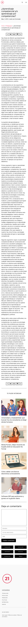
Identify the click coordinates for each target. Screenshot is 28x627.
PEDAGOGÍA (7, 551)
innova (4, 604)
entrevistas (5, 602)
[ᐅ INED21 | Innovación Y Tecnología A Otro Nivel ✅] (2, 2)
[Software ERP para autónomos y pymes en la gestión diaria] (14, 493)
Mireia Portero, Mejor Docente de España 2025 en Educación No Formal (13, 447)
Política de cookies (12, 615)
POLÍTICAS (20, 551)
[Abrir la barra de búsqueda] (22, 2)
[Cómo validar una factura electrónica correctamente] (14, 468)
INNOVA (20, 556)
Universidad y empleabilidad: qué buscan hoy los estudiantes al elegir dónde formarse (14, 420)
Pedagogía (9, 26)
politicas (4, 600)
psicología (5, 595)
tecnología (5, 593)
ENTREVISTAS (7, 556)
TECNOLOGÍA (7, 547)
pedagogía (4, 597)
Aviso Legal (4, 615)
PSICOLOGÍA (20, 547)
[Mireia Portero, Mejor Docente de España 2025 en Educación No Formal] (14, 441)
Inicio (2, 26)
